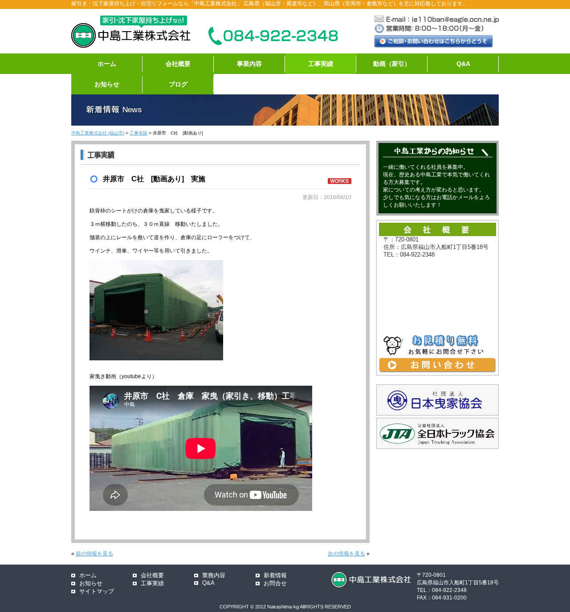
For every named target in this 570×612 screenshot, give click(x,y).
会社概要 (178, 63)
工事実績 (320, 63)
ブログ (178, 84)
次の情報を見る (346, 554)
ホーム (107, 63)
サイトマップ (96, 591)
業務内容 (213, 575)
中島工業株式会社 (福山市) (97, 133)
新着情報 (275, 575)
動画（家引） (392, 63)
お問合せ (275, 583)
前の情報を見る (94, 554)
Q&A (463, 63)
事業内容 (249, 63)
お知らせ (106, 84)
